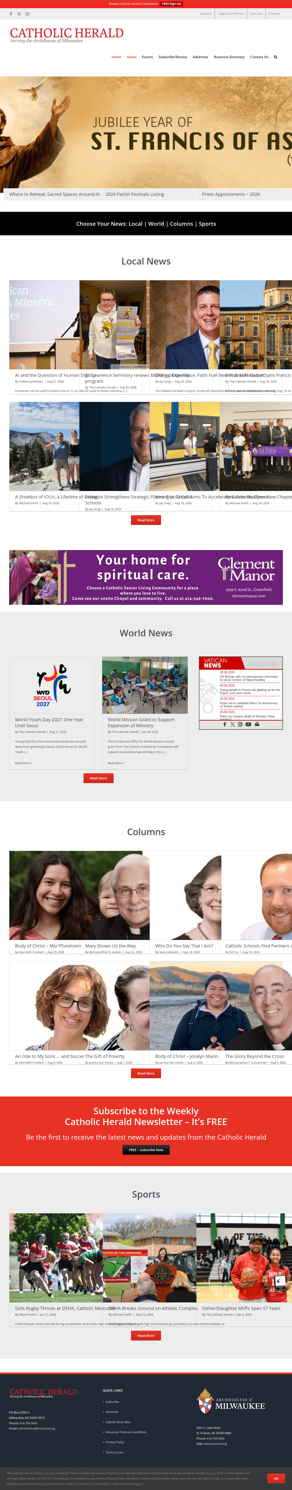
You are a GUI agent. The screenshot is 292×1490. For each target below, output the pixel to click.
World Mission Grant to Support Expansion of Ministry (141, 722)
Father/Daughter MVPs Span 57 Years (241, 1308)
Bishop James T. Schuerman (248, 1062)
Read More (22, 763)
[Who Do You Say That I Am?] (216, 895)
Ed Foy (234, 952)
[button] (275, 57)
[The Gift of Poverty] (145, 1005)
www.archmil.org (215, 1444)
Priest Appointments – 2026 (231, 194)
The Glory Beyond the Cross (254, 1056)
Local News (146, 261)
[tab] (220, 663)
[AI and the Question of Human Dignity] (75, 324)
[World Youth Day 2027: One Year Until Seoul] (52, 685)
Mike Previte (27, 1314)
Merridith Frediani (31, 952)
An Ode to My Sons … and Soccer (49, 1056)
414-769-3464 (28, 1423)
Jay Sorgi (165, 381)
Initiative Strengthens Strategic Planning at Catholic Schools (138, 500)
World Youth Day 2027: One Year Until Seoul (49, 722)
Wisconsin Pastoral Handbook (126, 1432)
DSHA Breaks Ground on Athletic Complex (153, 1308)
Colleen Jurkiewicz (31, 381)
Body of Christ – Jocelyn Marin (186, 1056)
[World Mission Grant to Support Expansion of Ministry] (145, 685)
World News (146, 633)
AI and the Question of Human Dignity (55, 375)
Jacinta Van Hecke (101, 1062)
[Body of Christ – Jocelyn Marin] (216, 1005)
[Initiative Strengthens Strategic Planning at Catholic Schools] (145, 446)
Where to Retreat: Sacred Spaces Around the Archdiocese (69, 194)
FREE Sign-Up (171, 4)
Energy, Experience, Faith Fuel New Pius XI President (210, 375)
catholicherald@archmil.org (36, 1428)
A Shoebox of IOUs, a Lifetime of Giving (56, 497)
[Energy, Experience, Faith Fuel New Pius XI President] (216, 324)
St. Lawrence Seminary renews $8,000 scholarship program (137, 378)
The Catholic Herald (102, 387)
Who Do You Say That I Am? (184, 946)
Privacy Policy (115, 1442)
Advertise (112, 1412)
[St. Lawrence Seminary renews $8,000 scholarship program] (145, 324)
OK (276, 1478)
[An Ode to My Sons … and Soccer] (75, 1005)
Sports (207, 223)
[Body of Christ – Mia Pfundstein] (75, 895)
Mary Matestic (169, 952)
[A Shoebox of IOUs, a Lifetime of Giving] (75, 446)
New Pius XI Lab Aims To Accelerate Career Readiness (211, 497)
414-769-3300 (215, 1438)
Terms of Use (114, 1452)
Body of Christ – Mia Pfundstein (48, 946)
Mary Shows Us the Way (110, 946)
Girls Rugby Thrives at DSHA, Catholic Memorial (65, 1308)
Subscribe (112, 1402)
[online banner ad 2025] (146, 551)
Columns (182, 223)
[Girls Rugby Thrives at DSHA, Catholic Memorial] (75, 1257)
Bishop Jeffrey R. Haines (105, 952)
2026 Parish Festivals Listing (135, 194)
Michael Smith (28, 503)
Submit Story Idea (118, 1422)
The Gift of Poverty (104, 1056)
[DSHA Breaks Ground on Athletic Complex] (169, 1257)
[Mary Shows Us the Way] (145, 895)
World (156, 223)
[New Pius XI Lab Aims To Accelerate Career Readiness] (216, 446)
